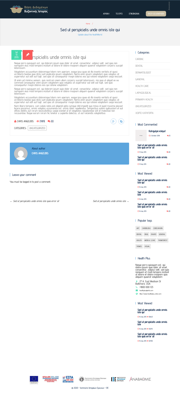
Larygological (143, 92)
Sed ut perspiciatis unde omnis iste (111, 201)
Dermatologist (143, 72)
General (162, 234)
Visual (147, 246)
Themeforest (162, 240)
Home (88, 23)
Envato (153, 234)
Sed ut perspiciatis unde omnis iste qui (152, 158)
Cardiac (139, 59)
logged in (27, 181)
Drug (146, 234)
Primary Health (144, 99)
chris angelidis (25, 121)
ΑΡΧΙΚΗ (106, 13)
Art (138, 228)
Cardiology (146, 228)
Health (139, 240)
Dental (139, 65)
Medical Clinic (150, 240)
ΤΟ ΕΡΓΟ (119, 13)
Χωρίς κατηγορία (144, 112)
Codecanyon (158, 228)
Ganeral (140, 79)
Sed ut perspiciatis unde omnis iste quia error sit (34, 201)
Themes (139, 246)
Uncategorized (37, 128)
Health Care (142, 85)
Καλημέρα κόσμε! (157, 131)
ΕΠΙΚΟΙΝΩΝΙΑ (134, 13)
